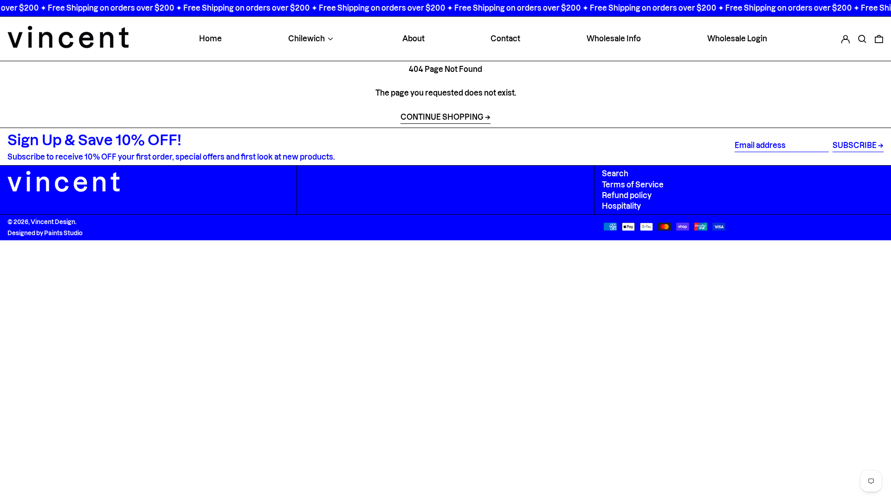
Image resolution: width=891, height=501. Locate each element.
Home (210, 38)
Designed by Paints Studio (45, 233)
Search (615, 173)
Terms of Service (633, 184)
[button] (862, 38)
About (413, 38)
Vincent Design (53, 221)
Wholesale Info (614, 38)
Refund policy (627, 195)
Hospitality (621, 206)
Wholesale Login (737, 38)
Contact (505, 38)
